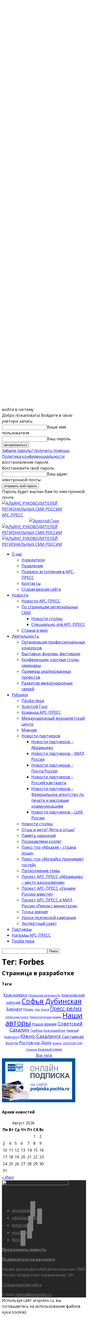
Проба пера (33, 700)
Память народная (39, 835)
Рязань (28, 1009)
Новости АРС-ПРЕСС (41, 601)
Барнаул (14, 1009)
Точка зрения (35, 911)
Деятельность (25, 636)
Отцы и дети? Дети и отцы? (48, 829)
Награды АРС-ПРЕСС (31, 935)
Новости (20, 595)
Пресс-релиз (66, 1008)
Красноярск (15, 995)
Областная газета (17, 1017)
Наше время (44, 1024)
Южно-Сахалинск (40, 1036)
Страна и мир (35, 630)
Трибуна (36, 1030)
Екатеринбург (55, 1030)
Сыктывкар (73, 1036)
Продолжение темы (41, 870)
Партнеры (22, 929)
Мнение (29, 730)
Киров (45, 1009)
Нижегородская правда (45, 1017)
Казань (57, 1043)
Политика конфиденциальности (33, 456)
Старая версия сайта (41, 589)
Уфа (37, 1009)
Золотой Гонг (35, 706)
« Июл (8, 1177)
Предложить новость (24, 1249)
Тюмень (31, 1049)
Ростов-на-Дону (35, 1042)
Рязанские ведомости (44, 995)
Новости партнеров (41, 736)
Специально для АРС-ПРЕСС (58, 624)
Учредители (33, 560)
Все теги (44, 1055)
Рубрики (20, 694)
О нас (17, 554)
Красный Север (50, 1049)
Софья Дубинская (52, 1001)
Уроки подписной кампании (49, 917)
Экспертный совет (39, 923)
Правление (32, 565)
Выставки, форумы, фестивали (51, 653)
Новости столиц (47, 618)
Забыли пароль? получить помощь (36, 450)
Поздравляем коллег (42, 841)
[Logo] (44, 532)
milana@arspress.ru (33, 1294)
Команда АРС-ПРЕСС (41, 712)
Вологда (12, 1043)
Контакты (31, 583)
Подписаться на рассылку (28, 1259)
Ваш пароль (59, 438)
